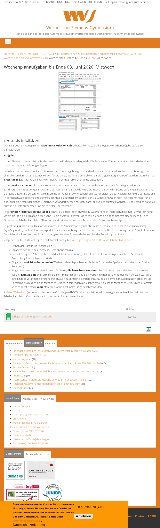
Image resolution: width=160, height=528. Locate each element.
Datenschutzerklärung (27, 520)
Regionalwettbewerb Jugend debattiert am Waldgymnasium (46, 383)
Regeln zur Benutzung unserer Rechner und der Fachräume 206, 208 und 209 (57, 363)
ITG (42, 54)
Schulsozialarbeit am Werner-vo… (32, 427)
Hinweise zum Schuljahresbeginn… (32, 439)
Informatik (32, 54)
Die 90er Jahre (21, 388)
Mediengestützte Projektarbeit (30, 422)
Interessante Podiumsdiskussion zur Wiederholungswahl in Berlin (50, 379)
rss (47, 454)
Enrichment (19, 418)
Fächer (21, 54)
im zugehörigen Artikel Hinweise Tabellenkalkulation (102, 240)
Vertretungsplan (22, 359)
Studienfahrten (21, 367)
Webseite (19, 292)
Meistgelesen (30, 398)
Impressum (19, 375)
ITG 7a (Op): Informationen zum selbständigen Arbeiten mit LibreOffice (87, 54)
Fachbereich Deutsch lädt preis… (31, 443)
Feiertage (50, 343)
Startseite (9, 54)
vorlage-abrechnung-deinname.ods (32, 316)
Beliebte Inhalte (14, 343)
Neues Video (47, 398)
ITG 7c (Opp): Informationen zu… (31, 414)
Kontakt (140, 516)
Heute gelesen (34, 342)
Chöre (16, 410)
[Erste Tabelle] (80, 94)
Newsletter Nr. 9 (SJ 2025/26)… (29, 431)
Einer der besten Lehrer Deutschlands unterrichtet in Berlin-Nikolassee (53, 351)
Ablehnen (83, 516)
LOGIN (152, 516)
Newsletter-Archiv (23, 435)
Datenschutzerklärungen (27, 355)
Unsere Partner (15, 453)
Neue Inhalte (13, 398)
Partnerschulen (34, 454)
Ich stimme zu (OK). (90, 507)
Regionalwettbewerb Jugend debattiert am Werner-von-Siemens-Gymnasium (56, 371)
